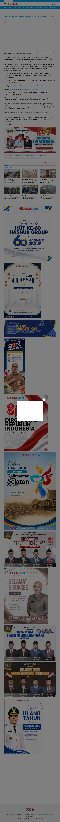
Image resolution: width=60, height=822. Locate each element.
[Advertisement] (30, 411)
